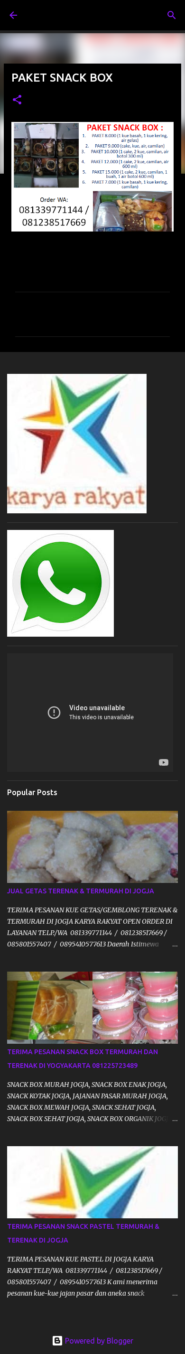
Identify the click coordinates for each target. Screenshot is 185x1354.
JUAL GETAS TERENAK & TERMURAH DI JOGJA (80, 891)
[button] (17, 100)
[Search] (171, 15)
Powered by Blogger (98, 1340)
